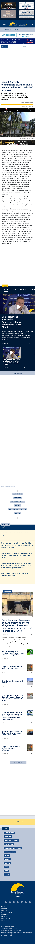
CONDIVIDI (25, 47)
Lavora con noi (5, 918)
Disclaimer (4, 910)
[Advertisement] (17, 65)
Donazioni (4, 916)
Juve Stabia (23, 289)
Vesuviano (30, 30)
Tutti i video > (17, 373)
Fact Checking (5, 920)
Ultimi (6, 289)
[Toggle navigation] (4, 24)
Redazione (4, 908)
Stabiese (8, 30)
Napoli (32, 289)
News (14, 289)
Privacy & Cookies (6, 912)
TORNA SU (18, 821)
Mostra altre (18, 762)
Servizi (3, 907)
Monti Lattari (19, 30)
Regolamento (5, 914)
